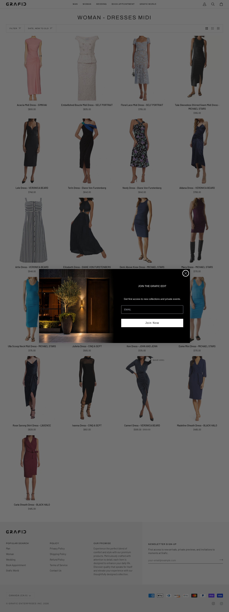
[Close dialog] (186, 273)
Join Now (152, 322)
